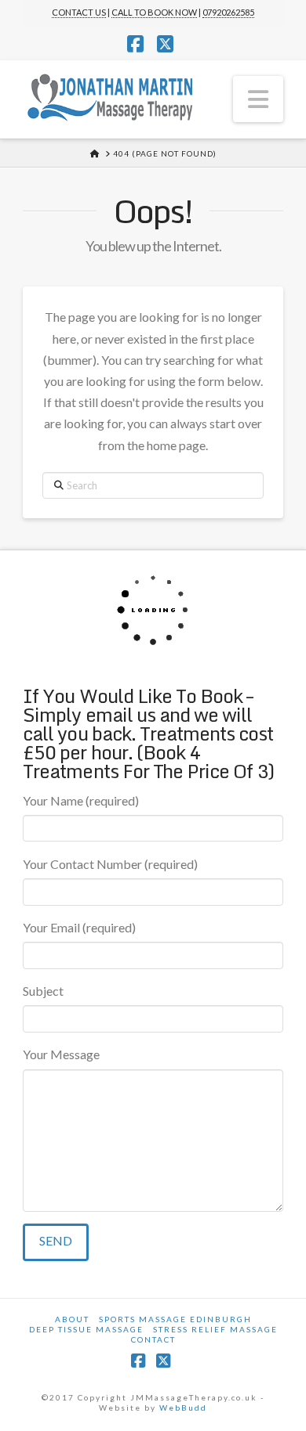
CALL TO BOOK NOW (154, 12)
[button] (258, 98)
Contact (153, 1339)
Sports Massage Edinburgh (175, 1319)
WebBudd (183, 1407)
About (72, 1319)
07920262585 (228, 12)
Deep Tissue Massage (86, 1329)
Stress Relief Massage (215, 1329)
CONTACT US (79, 12)
